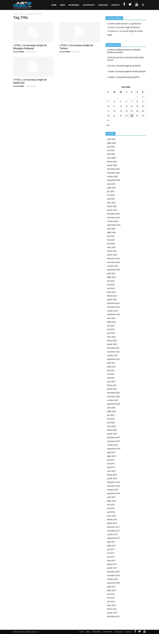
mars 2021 (111, 381)
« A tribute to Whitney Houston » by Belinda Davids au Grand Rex (123, 51)
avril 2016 (111, 601)
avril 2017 (111, 557)
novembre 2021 (113, 351)
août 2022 (111, 318)
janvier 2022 (112, 344)
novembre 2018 (113, 486)
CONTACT (115, 5)
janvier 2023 (112, 299)
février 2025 (112, 206)
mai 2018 (111, 508)
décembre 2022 (113, 303)
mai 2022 (111, 329)
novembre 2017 (113, 530)
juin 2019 (110, 460)
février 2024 (112, 251)
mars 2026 (111, 158)
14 (132, 106)
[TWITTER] (130, 5)
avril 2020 (111, 422)
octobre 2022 (112, 310)
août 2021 (111, 363)
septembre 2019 (113, 448)
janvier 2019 (112, 478)
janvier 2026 (112, 165)
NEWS (62, 5)
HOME (54, 5)
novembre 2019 (113, 441)
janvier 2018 (112, 523)
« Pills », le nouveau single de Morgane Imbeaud (30, 47)
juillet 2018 (111, 501)
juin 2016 (110, 594)
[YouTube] (144, 632)
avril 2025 (111, 199)
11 (114, 106)
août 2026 (111, 139)
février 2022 (112, 340)
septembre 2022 (113, 314)
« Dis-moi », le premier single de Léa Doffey (124, 66)
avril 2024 (111, 243)
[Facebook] (135, 632)
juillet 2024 (111, 232)
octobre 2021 (112, 355)
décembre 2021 (113, 348)
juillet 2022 (111, 322)
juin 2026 (110, 146)
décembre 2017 (113, 527)
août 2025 (111, 184)
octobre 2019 (112, 445)
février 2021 (112, 385)
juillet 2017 (111, 545)
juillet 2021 (111, 366)
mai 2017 (111, 553)
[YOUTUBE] (136, 5)
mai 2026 (111, 150)
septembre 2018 (113, 493)
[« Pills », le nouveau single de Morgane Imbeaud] (33, 32)
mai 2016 (111, 598)
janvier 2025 (112, 210)
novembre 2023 (113, 262)
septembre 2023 (113, 269)
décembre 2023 (113, 258)
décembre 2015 (113, 616)
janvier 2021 (112, 389)
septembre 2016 (113, 583)
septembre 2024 (113, 225)
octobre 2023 (112, 266)
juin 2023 (110, 281)
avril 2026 (111, 154)
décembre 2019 (113, 437)
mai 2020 (111, 419)
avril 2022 (111, 333)
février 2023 (112, 296)
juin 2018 (110, 504)
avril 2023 (111, 288)
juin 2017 (110, 549)
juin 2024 (110, 236)
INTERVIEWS (74, 5)
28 (132, 115)
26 (121, 115)
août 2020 (111, 407)
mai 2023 (111, 284)
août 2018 (111, 497)
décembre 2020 (113, 393)
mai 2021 (111, 374)
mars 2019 (111, 471)
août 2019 (111, 452)
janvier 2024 (112, 255)
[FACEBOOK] (124, 5)
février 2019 (112, 475)
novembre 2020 (113, 396)
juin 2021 (110, 370)
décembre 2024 (113, 214)
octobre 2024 (112, 221)
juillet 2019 (111, 456)
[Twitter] (139, 632)
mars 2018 (111, 516)
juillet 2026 (111, 143)
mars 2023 (111, 292)
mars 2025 (111, 202)
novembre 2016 (113, 575)
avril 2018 (111, 512)
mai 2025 (111, 195)
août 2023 (111, 273)
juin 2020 (110, 415)
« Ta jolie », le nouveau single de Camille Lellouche (126, 71)
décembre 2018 (113, 482)
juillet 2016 (111, 590)
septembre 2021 (113, 359)
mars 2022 (111, 337)
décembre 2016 (113, 571)
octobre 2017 (112, 534)
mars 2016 (111, 605)
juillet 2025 (111, 187)
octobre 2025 (112, 176)
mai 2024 (111, 240)
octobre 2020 (112, 400)
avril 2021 (111, 378)
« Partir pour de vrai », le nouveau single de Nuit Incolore (125, 58)
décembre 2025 (113, 169)
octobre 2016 (112, 579)
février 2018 (112, 519)
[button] (143, 5)
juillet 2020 (111, 411)
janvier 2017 (112, 568)
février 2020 (112, 430)
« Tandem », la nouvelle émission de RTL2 (123, 77)
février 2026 (112, 161)
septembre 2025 (113, 180)
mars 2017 (111, 560)
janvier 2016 (112, 613)
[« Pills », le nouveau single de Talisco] (79, 32)
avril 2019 (111, 467)
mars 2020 (111, 426)
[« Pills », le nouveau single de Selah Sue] (33, 67)
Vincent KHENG (18, 52)
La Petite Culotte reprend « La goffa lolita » (124, 23)
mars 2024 (111, 247)
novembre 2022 (113, 307)
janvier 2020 (112, 434)
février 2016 (112, 609)
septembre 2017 (113, 538)
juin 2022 (110, 325)
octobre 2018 (112, 489)
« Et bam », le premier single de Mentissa (123, 27)
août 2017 (111, 542)
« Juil (107, 125)
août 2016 (111, 586)
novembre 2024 (113, 217)
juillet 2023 (111, 277)
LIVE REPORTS (89, 5)
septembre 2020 (113, 404)
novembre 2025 (113, 173)
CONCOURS (103, 5)
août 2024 (111, 228)
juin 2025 (110, 191)
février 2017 (112, 564)
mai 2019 (111, 463)
